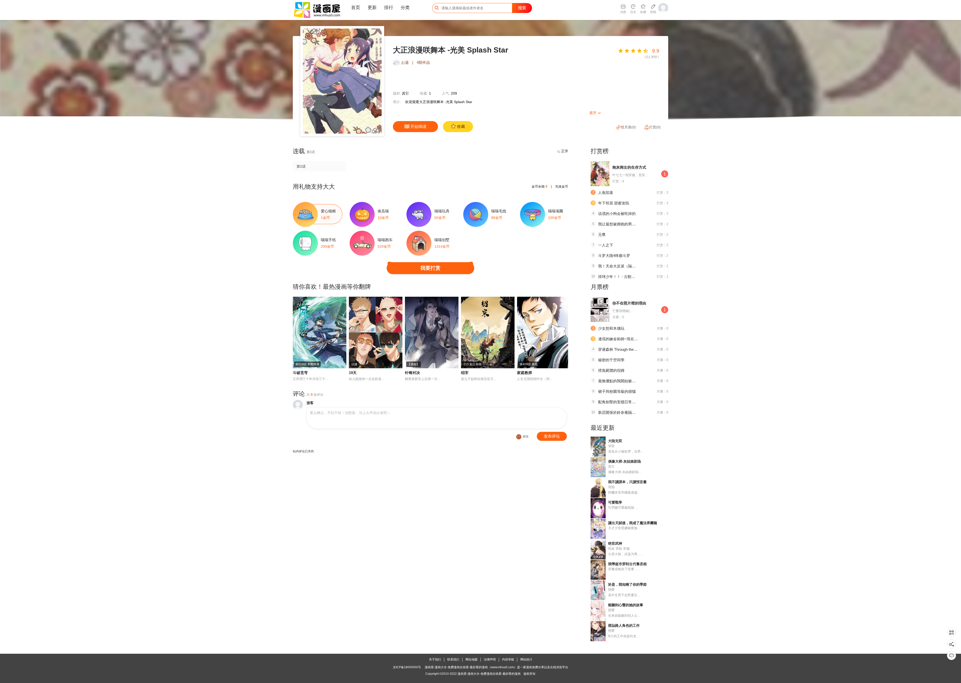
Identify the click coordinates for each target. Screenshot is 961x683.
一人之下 (605, 245)
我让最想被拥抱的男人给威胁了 (624, 224)
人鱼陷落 (605, 192)
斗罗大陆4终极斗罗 (614, 255)
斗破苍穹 (300, 373)
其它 (405, 93)
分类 (405, 7)
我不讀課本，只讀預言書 (627, 482)
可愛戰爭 (615, 502)
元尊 (602, 234)
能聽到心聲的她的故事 (625, 605)
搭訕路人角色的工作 (624, 625)
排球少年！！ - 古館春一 (618, 276)
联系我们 (453, 659)
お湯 (405, 62)
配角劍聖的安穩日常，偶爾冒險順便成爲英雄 (635, 402)
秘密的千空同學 (611, 360)
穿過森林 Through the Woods (622, 349)
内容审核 (508, 659)
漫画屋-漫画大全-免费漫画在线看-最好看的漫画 (489, 673)
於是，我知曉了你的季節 (627, 584)
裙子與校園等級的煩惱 (617, 391)
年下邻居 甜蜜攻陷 (613, 203)
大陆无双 (615, 441)
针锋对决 (412, 373)
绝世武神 (615, 543)
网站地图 (471, 659)
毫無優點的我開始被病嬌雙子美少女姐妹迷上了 (637, 381)
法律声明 (490, 659)
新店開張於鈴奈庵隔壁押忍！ (622, 412)
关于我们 (435, 659)
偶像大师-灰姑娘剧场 (624, 461)
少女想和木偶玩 (611, 328)
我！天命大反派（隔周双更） (622, 266)
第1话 (301, 166)
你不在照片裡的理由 (629, 303)
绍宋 (464, 373)
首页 (355, 7)
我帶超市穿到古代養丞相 (627, 564)
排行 (388, 7)
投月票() (628, 127)
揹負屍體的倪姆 (611, 370)
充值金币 (561, 186)
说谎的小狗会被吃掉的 (617, 213)
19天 (353, 373)
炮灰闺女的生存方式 (629, 167)
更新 (372, 7)
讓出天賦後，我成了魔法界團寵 (632, 523)
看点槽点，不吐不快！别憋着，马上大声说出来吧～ (350, 413)
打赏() (655, 127)
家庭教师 (524, 373)
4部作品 (423, 62)
